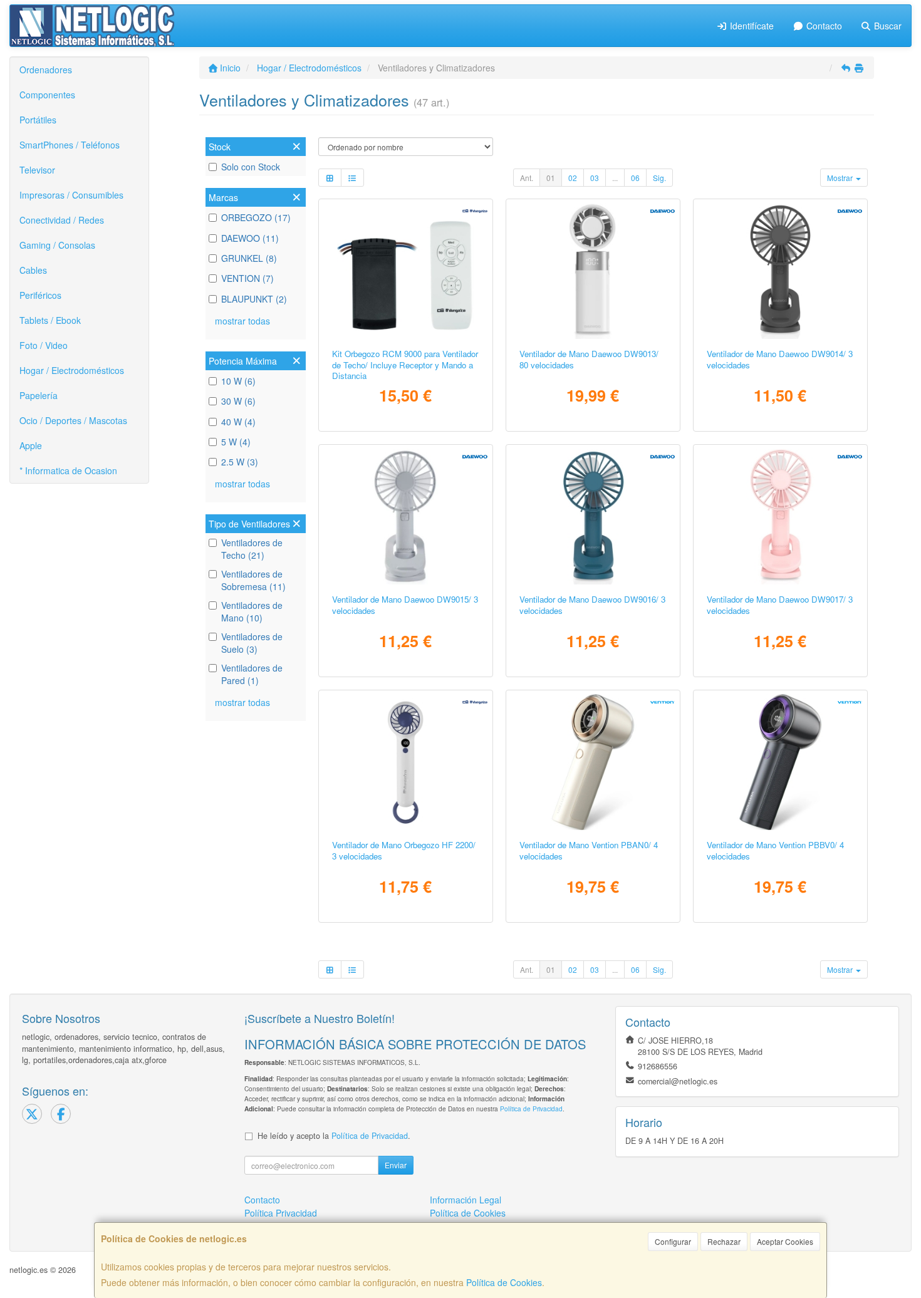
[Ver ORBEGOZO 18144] (405, 271)
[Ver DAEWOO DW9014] (780, 271)
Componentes (47, 94)
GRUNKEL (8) (249, 258)
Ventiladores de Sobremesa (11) (253, 580)
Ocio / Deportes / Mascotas (73, 420)
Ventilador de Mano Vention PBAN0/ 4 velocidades (588, 850)
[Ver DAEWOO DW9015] (405, 517)
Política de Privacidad (531, 1108)
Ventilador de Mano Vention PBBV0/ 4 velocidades (775, 850)
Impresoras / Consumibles (71, 195)
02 (572, 177)
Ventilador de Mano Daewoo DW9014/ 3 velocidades (780, 359)
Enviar (396, 1165)
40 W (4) (238, 421)
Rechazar (724, 1241)
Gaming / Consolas (57, 245)
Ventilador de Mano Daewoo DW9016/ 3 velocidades (592, 604)
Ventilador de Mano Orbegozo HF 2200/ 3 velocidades (404, 850)
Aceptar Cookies (785, 1241)
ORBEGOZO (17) (256, 217)
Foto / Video (43, 345)
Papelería (38, 395)
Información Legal (465, 1199)
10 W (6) (238, 381)
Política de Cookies (504, 1282)
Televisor (37, 170)
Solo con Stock (250, 166)
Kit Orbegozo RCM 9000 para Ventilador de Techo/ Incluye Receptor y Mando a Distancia (405, 365)
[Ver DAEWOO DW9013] (593, 271)
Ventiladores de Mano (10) (252, 611)
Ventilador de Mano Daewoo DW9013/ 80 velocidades (588, 359)
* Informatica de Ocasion (68, 470)
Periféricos (40, 295)
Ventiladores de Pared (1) (252, 674)
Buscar (887, 25)
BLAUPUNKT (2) (254, 299)
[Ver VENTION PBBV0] (780, 762)
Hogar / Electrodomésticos (71, 370)
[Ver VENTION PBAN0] (593, 762)
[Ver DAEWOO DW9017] (780, 517)
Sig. (659, 177)
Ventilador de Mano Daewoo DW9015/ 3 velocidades (405, 604)
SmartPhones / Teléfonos (69, 144)
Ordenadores (45, 69)
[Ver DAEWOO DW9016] (593, 517)
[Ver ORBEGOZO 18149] (405, 762)
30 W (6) (238, 401)
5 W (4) (236, 441)
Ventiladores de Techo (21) (252, 548)
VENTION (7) (247, 278)
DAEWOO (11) (250, 238)
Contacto (823, 25)
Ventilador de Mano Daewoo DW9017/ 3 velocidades (780, 604)
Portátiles (37, 119)
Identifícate (750, 25)
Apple (30, 445)
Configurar (673, 1241)
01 (550, 177)
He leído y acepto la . (334, 1135)
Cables (33, 270)
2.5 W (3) (239, 461)
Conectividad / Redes (61, 220)
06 (635, 177)
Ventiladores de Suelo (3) (252, 642)
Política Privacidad (280, 1213)
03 (594, 177)
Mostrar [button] (841, 177)
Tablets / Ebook (50, 320)
